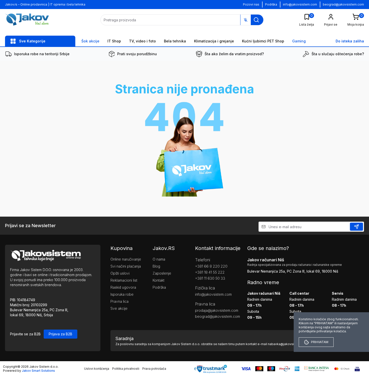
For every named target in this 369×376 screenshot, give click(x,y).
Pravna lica (119, 301)
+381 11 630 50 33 (210, 278)
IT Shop (114, 41)
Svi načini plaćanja (125, 266)
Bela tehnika (175, 41)
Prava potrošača (154, 368)
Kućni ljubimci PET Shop (263, 41)
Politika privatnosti (125, 368)
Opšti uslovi (120, 273)
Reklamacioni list (123, 280)
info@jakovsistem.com (300, 4)
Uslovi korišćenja (96, 368)
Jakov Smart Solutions (38, 370)
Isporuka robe (122, 294)
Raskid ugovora (123, 287)
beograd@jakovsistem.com (343, 4)
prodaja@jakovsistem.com (213, 310)
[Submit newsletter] (356, 227)
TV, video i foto (142, 41)
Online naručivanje (125, 259)
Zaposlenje (162, 273)
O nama (159, 259)
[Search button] (256, 20)
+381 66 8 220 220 (211, 266)
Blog (156, 266)
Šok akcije (90, 41)
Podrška (271, 4)
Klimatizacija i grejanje (214, 41)
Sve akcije (119, 308)
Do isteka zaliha (350, 41)
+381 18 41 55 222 (210, 272)
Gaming (299, 41)
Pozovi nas (251, 4)
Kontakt (158, 280)
